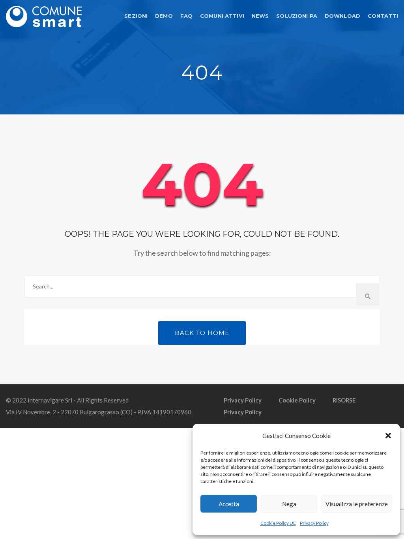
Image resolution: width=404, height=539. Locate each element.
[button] (388, 436)
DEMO (164, 16)
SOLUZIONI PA (296, 16)
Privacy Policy (314, 523)
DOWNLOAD (342, 16)
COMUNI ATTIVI (222, 16)
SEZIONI (136, 16)
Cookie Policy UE (278, 523)
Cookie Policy (297, 400)
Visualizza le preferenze (356, 503)
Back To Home (202, 333)
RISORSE (344, 400)
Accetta (229, 503)
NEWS (260, 16)
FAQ (186, 16)
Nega (289, 503)
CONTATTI (383, 16)
